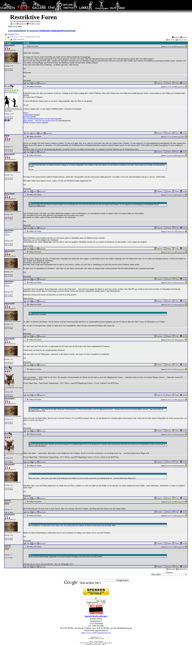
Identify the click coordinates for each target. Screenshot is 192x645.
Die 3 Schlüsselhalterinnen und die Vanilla (39, 119)
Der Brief (26, 117)
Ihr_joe (38, 37)
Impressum (94, 637)
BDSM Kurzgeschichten (32, 123)
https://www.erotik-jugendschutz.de (96, 633)
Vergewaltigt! (28, 115)
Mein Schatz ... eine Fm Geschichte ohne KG (40, 121)
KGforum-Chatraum (50, 30)
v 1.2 (99, 637)
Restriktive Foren (13, 34)
